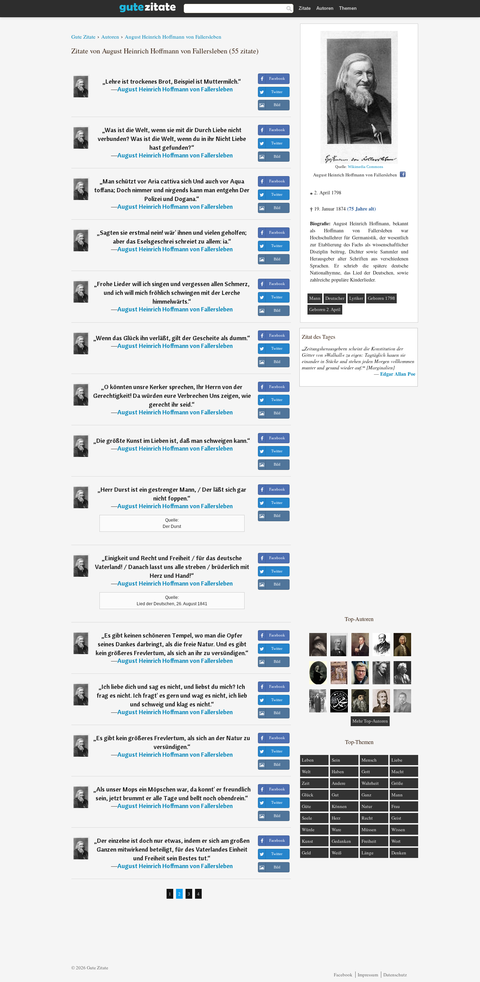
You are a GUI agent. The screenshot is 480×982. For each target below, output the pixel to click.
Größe (397, 783)
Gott (366, 771)
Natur (367, 806)
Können (339, 806)
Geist (396, 818)
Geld (306, 852)
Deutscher (334, 298)
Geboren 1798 (381, 298)
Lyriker (356, 298)
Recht (367, 818)
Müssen (369, 829)
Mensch (369, 760)
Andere (338, 783)
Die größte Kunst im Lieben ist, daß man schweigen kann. (171, 441)
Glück (307, 795)
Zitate (305, 8)
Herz (336, 818)
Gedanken (341, 841)
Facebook (343, 974)
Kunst (307, 841)
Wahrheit (370, 783)
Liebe (396, 760)
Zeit (306, 783)
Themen (348, 8)
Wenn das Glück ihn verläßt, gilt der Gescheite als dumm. (171, 338)
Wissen (398, 829)
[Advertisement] (359, 500)
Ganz (366, 795)
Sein (336, 760)
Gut (335, 795)
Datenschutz (395, 974)
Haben (338, 771)
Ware (336, 829)
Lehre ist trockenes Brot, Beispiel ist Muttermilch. (171, 81)
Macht (397, 771)
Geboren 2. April (324, 309)
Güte (306, 806)
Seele (307, 818)
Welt (306, 771)
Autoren (324, 8)
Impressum (368, 974)
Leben (308, 760)
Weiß (337, 852)
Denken (398, 852)
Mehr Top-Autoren (370, 721)
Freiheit (369, 841)
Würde (308, 829)
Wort (396, 841)
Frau (395, 806)
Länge (368, 852)
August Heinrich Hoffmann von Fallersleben (175, 89)
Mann (314, 298)
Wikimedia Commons (365, 166)
